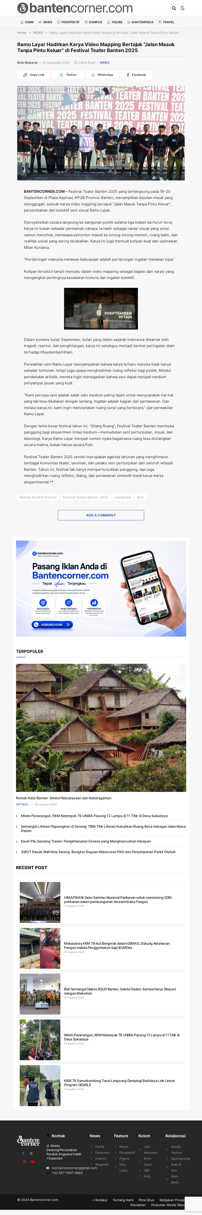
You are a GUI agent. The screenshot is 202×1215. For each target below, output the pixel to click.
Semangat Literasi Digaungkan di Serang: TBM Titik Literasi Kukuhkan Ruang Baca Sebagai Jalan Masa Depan (103, 828)
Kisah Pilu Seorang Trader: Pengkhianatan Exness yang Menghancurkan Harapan (86, 841)
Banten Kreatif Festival (38, 497)
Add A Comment (101, 515)
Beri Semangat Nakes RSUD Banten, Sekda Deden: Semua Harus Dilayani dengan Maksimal (120, 991)
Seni (140, 497)
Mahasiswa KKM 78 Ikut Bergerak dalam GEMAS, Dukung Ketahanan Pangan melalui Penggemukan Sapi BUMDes (117, 945)
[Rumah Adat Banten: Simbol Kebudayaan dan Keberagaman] (101, 728)
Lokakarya (123, 497)
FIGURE (117, 22)
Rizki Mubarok (27, 62)
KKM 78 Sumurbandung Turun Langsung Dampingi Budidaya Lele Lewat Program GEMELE (119, 1082)
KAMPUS (95, 22)
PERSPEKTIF (71, 22)
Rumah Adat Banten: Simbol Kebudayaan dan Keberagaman (63, 798)
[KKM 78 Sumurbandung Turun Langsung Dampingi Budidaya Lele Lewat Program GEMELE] (40, 1085)
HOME (29, 22)
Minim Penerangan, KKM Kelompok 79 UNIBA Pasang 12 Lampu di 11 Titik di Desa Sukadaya (94, 816)
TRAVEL (169, 22)
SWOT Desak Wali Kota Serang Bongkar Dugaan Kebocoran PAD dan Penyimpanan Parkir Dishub (98, 852)
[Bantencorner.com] (88, 8)
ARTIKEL (22, 804)
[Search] (174, 8)
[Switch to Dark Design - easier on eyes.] (182, 8)
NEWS (47, 22)
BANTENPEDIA (142, 22)
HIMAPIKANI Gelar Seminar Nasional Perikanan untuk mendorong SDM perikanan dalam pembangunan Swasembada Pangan (118, 899)
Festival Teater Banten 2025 (85, 497)
